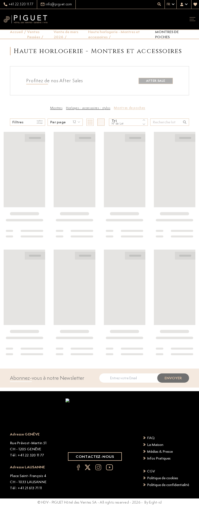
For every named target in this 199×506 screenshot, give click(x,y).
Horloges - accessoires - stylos (88, 108)
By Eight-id (153, 502)
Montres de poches (129, 108)
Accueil (16, 31)
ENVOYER (173, 377)
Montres (56, 108)
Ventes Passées (33, 34)
